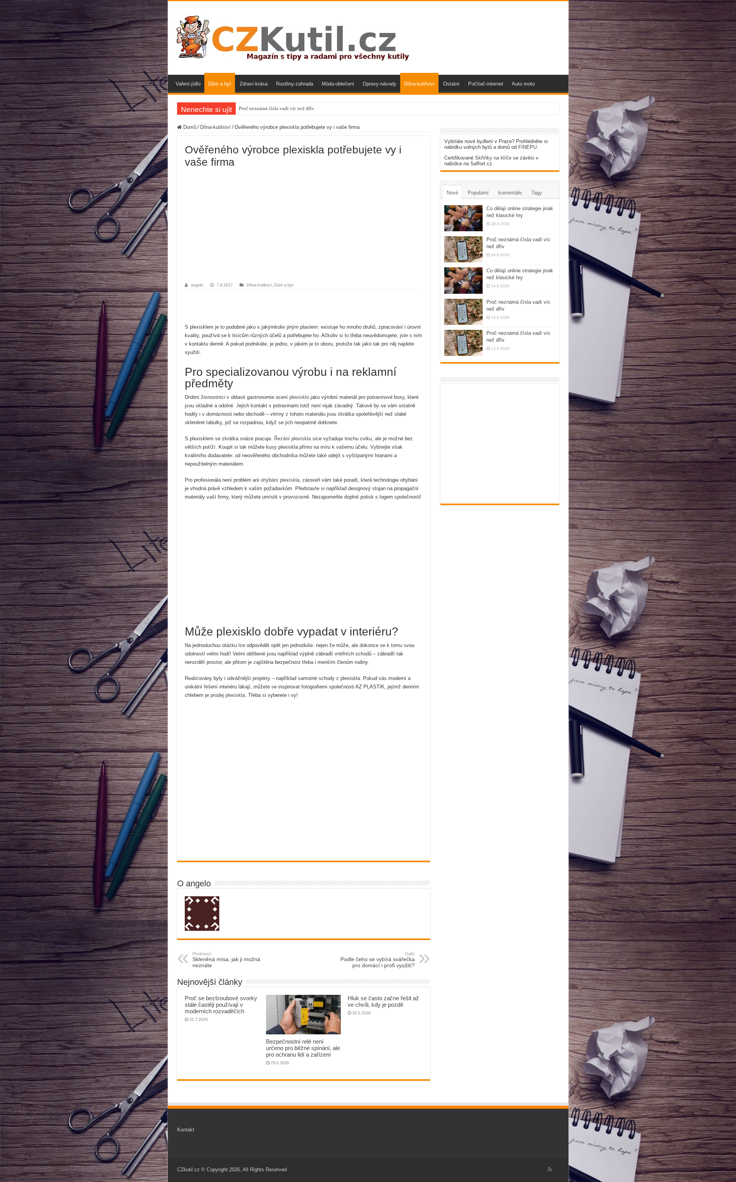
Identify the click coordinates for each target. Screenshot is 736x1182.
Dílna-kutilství (419, 84)
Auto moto (523, 84)
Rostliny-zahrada (294, 84)
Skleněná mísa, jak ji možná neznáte (226, 960)
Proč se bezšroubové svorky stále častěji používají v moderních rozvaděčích (221, 1004)
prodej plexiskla (227, 695)
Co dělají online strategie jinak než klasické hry (288, 108)
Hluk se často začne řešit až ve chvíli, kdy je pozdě (383, 1001)
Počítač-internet (485, 84)
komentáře (510, 193)
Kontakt (185, 1130)
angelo (197, 285)
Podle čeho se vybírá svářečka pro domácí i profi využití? (377, 960)
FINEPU (527, 147)
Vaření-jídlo (188, 84)
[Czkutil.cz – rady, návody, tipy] (291, 36)
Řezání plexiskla (292, 438)
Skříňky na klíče (493, 158)
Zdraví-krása (254, 84)
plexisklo (299, 397)
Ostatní (451, 84)
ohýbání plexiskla (280, 480)
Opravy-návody (379, 84)
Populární (478, 193)
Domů (189, 127)
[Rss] (550, 1169)
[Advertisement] (303, 226)
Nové (452, 193)
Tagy (536, 193)
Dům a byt (219, 84)
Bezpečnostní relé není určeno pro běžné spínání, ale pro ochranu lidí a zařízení (303, 1048)
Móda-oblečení (338, 84)
